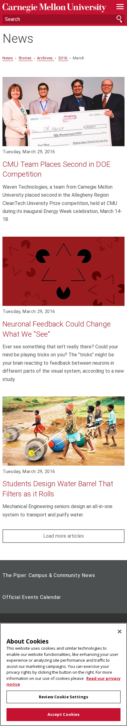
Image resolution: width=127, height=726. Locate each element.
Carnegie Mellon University (54, 8)
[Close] (119, 631)
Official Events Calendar (31, 597)
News (17, 39)
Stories (25, 58)
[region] (63, 674)
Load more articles (63, 536)
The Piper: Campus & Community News (48, 575)
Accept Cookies (63, 714)
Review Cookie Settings (63, 697)
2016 (63, 58)
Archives (45, 58)
